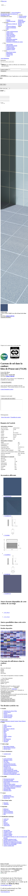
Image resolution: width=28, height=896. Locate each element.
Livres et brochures (10, 36)
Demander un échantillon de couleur (14, 41)
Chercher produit (22, 16)
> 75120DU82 (6, 574)
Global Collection (10, 316)
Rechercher (3, 71)
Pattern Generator (10, 34)
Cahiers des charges (10, 35)
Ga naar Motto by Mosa (6, 885)
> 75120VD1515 (7, 496)
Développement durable (11, 45)
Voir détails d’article (5, 696)
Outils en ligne (9, 32)
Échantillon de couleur (16, 417)
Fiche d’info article (5, 417)
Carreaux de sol (22, 17)
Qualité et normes (10, 47)
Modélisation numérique (11, 39)
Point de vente (9, 54)
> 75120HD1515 (7, 516)
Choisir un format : (5, 679)
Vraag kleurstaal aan (5, 891)
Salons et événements (11, 27)
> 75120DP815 (6, 554)
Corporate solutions (10, 48)
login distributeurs (5, 58)
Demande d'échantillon (5, 317)
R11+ (4, 84)
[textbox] (7, 61)
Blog (7, 29)
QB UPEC (8, 38)
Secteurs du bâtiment (11, 26)
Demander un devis (10, 40)
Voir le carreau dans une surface (8, 398)
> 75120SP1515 (7, 593)
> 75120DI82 (6, 535)
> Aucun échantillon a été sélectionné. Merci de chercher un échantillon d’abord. (11, 14)
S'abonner (17, 870)
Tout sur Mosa (9, 44)
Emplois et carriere (10, 49)
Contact (8, 56)
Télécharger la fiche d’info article (8, 701)
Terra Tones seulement (7, 678)
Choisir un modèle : (5, 682)
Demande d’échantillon (6, 692)
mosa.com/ (14, 688)
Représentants (9, 53)
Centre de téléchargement (12, 31)
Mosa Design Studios (11, 52)
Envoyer (16, 687)
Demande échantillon (5, 12)
